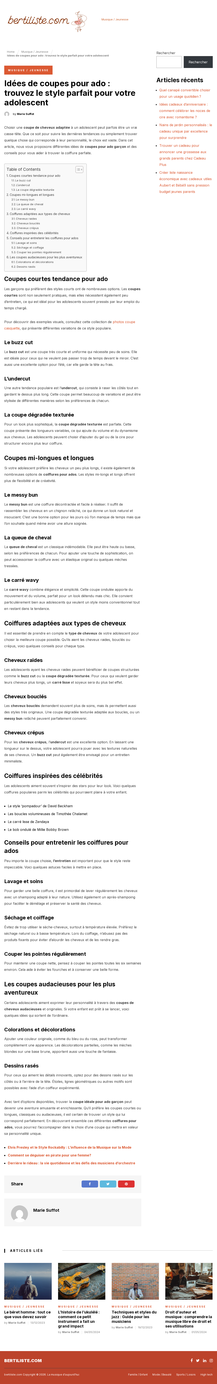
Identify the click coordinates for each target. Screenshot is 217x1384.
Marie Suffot (25, 114)
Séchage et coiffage (30, 247)
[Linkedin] (204, 1360)
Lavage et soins (26, 243)
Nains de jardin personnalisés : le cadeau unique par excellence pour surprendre (185, 131)
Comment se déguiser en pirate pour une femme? (49, 1155)
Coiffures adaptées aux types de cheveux (40, 214)
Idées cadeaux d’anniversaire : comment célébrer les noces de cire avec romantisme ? (184, 110)
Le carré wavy (26, 209)
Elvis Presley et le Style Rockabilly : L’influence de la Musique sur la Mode (69, 1147)
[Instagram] (211, 1360)
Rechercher (165, 53)
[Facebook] (192, 1360)
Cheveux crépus (28, 228)
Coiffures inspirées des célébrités (34, 233)
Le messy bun (25, 199)
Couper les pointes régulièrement (39, 252)
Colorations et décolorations (35, 262)
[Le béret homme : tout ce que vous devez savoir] (27, 1281)
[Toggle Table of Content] (77, 169)
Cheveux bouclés (28, 223)
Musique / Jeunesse (115, 19)
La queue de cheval (30, 204)
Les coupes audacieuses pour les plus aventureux (46, 257)
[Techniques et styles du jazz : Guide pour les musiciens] (135, 1281)
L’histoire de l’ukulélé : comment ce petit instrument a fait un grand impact (79, 1319)
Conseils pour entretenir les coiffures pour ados (44, 238)
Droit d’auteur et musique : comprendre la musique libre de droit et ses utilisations (188, 1319)
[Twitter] (198, 1360)
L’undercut (23, 185)
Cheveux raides (26, 218)
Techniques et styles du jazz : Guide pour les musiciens (134, 1317)
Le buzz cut (23, 180)
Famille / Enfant (138, 1374)
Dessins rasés (26, 266)
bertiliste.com (23, 1361)
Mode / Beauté (161, 1374)
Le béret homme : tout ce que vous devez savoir (27, 1314)
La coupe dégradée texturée (35, 189)
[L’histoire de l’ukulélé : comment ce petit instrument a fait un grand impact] (81, 1281)
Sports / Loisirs (186, 1374)
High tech (206, 1374)
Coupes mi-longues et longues (32, 195)
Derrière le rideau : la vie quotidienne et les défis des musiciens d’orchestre (71, 1163)
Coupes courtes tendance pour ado (34, 175)
